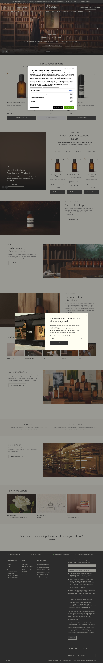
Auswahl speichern (58, 107)
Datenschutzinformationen (36, 87)
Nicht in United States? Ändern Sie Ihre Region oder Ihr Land (64, 336)
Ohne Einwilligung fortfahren (69, 68)
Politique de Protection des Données (51, 87)
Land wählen (59, 343)
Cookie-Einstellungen (34, 107)
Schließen (86, 315)
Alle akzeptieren (69, 107)
